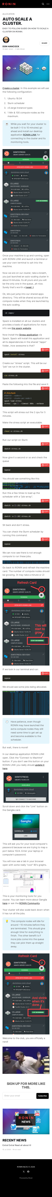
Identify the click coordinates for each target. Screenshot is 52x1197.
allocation (8, 14)
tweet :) (29, 287)
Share (44, 43)
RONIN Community (29, 903)
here (5, 903)
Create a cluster (11, 88)
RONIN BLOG (22, 1167)
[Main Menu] (48, 4)
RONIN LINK (29, 134)
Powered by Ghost (26, 1178)
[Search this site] (43, 4)
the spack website (21, 328)
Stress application (28, 334)
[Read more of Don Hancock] (6, 39)
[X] (24, 1172)
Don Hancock (11, 46)
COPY (46, 350)
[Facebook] (28, 1172)
